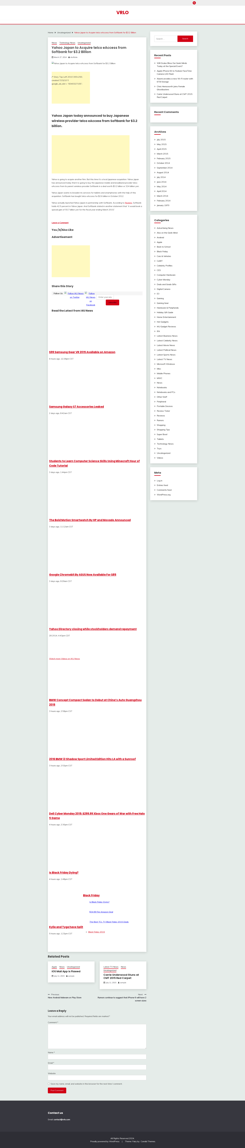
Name (51, 1052)
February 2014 (163, 200)
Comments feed (164, 490)
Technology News (67, 43)
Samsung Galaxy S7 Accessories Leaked (76, 406)
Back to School (163, 246)
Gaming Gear (163, 303)
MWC (159, 378)
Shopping (161, 425)
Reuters (128, 202)
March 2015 (162, 153)
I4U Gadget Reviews (166, 326)
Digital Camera (163, 289)
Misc (159, 368)
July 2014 (161, 177)
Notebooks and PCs (166, 392)
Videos (160, 457)
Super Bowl (162, 434)
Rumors (160, 420)
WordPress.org (163, 494)
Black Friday (91, 895)
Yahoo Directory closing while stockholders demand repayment (93, 629)
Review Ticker (163, 411)
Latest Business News (167, 336)
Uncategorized (84, 43)
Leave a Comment (60, 222)
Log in (159, 480)
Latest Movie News (166, 345)
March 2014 (162, 196)
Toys (159, 448)
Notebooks (162, 387)
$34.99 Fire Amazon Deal (101, 912)
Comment (53, 1022)
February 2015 (163, 158)
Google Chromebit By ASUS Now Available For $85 (82, 574)
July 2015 (161, 139)
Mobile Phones (163, 373)
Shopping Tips (163, 429)
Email (51, 1063)
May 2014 (162, 186)
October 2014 (163, 163)
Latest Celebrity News (167, 340)
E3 (158, 293)
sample (71, 976)
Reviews (161, 415)
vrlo (122, 12)
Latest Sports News (166, 354)
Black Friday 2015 (96, 932)
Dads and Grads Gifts (166, 284)
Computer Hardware (166, 275)
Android (160, 237)
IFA (158, 331)
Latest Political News (166, 350)
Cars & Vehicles (164, 256)
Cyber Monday (163, 279)
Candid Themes (148, 1141)
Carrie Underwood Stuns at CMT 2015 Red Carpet (121, 976)
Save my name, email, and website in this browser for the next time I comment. (86, 1083)
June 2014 (161, 182)
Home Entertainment (166, 317)
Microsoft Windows (166, 364)
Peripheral (161, 401)
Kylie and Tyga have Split (66, 927)
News (54, 43)
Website (52, 1073)
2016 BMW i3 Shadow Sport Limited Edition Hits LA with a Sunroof (92, 759)
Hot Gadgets (163, 322)
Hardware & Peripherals (168, 307)
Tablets (160, 439)
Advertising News (165, 228)
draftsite (73, 57)
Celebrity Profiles (164, 265)
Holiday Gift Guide (165, 312)
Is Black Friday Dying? (63, 872)
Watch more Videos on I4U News (64, 658)
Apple (54, 967)
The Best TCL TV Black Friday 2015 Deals (109, 922)
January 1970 (163, 205)
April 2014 (162, 191)
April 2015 (162, 149)
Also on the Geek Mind (167, 232)
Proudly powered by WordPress (105, 1141)
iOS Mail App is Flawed (66, 971)
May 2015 (162, 144)
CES (159, 270)
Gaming (160, 298)
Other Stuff (162, 397)
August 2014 (163, 172)
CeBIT (160, 261)
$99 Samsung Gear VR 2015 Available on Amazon (82, 352)
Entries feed (162, 485)
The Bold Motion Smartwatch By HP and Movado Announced (90, 520)
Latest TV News (110, 967)
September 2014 (165, 167)
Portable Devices (165, 406)
